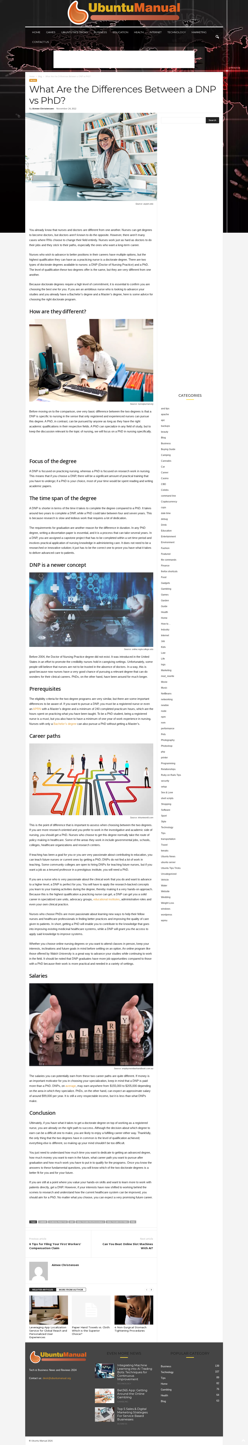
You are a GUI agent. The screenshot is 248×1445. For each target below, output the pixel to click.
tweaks (164, 850)
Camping (166, 455)
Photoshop (166, 746)
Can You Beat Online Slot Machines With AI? (127, 1246)
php (163, 751)
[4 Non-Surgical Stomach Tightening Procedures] (134, 1310)
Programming (168, 763)
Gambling (166, 589)
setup (164, 786)
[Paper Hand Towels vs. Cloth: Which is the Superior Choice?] (91, 1310)
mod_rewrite (167, 676)
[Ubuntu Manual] (124, 13)
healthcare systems (117, 1222)
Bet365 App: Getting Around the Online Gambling (132, 1393)
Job (163, 641)
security (165, 781)
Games (50, 32)
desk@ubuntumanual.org (57, 1378)
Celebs (165, 490)
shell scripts (167, 798)
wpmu (164, 920)
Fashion (165, 548)
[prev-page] (147, 1290)
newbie (165, 705)
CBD (163, 484)
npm (163, 717)
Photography (168, 740)
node (163, 711)
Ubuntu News (168, 856)
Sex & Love (167, 792)
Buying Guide (168, 449)
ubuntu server (168, 862)
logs (163, 664)
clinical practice (57, 1222)
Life (163, 658)
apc (163, 420)
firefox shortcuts (169, 571)
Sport (164, 815)
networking (167, 699)
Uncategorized (169, 874)
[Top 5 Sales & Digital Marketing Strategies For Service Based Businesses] (104, 1414)
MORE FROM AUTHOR (71, 1289)
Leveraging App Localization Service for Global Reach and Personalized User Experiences (48, 1332)
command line (168, 495)
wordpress (166, 914)
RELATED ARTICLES (42, 1289)
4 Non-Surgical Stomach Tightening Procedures (130, 1329)
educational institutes (106, 899)
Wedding (165, 897)
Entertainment (168, 536)
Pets (163, 734)
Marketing (199, 32)
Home (36, 32)
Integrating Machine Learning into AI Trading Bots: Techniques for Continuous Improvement (134, 1372)
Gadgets (165, 583)
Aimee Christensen (43, 108)
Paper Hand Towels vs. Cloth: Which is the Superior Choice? (91, 1330)
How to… (166, 623)
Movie (164, 682)
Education (120, 32)
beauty (164, 431)
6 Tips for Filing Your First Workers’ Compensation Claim (55, 1246)
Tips (163, 833)
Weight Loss (167, 903)
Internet (156, 32)
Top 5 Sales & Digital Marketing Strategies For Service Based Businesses (132, 1414)
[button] (217, 37)
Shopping (166, 804)
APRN (37, 708)
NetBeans (166, 693)
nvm (163, 722)
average (70, 1085)
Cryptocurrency (169, 501)
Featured (165, 554)
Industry (165, 629)
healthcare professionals (90, 1222)
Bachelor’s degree (65, 723)
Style (163, 821)
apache (165, 414)
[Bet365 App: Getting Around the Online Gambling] (104, 1396)
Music (164, 687)
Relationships (168, 769)
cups (163, 507)
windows (165, 908)
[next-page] (151, 1290)
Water (164, 885)
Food (163, 577)
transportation (168, 839)
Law (163, 653)
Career (164, 472)
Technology (176, 32)
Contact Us (40, 41)
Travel (164, 844)
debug (164, 519)
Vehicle (165, 879)
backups (165, 426)
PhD (133, 1222)
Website (165, 891)
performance (167, 728)
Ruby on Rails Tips (171, 775)
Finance (165, 565)
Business (100, 32)
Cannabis (166, 461)
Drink (164, 525)
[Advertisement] (124, 59)
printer (164, 757)
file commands (168, 559)
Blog (40, 76)
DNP (72, 1222)
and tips (165, 408)
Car (163, 466)
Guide (164, 606)
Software (165, 810)
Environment (167, 542)
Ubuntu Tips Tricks (74, 32)
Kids (163, 647)
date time (166, 513)
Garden (165, 600)
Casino (165, 478)
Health (139, 32)
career (43, 1222)
